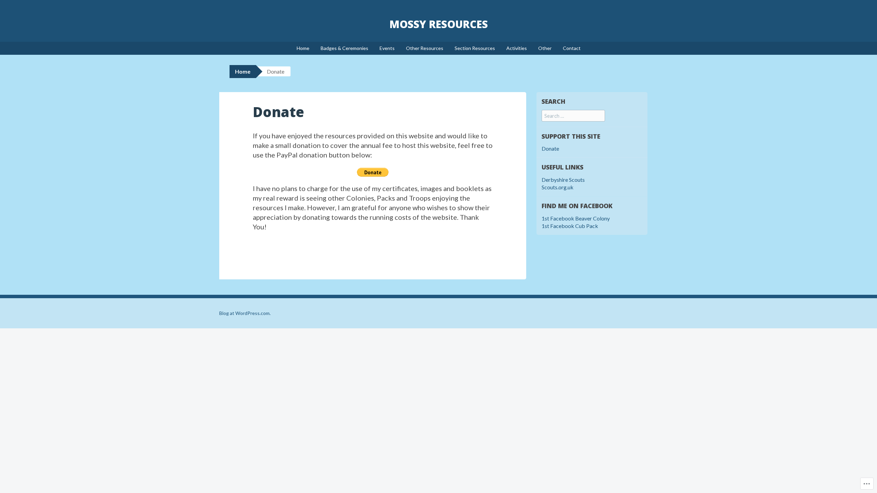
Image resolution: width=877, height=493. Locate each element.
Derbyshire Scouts (563, 179)
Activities (516, 48)
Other (545, 48)
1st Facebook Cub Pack (570, 226)
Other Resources (424, 48)
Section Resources (475, 48)
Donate (550, 148)
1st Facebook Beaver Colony (576, 218)
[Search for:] (573, 115)
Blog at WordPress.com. (245, 313)
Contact (572, 48)
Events (387, 48)
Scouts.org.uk (557, 187)
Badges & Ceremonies (344, 48)
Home (303, 48)
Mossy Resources (439, 24)
